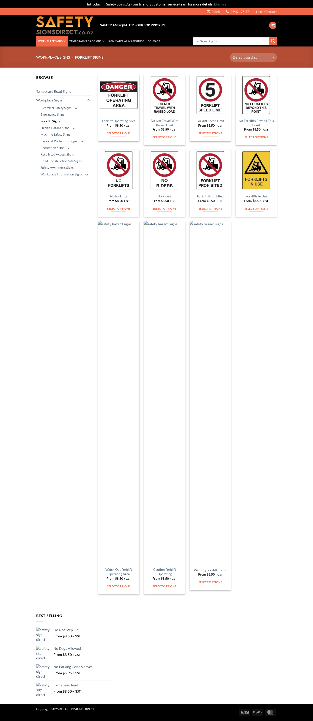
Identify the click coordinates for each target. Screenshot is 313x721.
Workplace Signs (50, 41)
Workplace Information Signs (61, 174)
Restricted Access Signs (57, 154)
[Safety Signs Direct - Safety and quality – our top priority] (64, 25)
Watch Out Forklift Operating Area (118, 572)
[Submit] (273, 41)
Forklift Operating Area (118, 121)
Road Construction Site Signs (61, 161)
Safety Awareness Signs (57, 167)
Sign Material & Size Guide (126, 41)
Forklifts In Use (256, 196)
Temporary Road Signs (85, 41)
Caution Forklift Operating (164, 572)
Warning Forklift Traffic (210, 570)
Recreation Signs (52, 148)
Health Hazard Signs (55, 128)
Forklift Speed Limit (210, 121)
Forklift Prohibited (210, 196)
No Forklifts (118, 196)
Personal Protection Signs (59, 141)
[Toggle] (88, 91)
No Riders (164, 196)
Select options (118, 133)
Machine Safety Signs (55, 134)
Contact (154, 41)
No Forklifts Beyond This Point (256, 123)
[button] (266, 11)
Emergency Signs (52, 114)
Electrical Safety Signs (56, 108)
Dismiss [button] (220, 4)
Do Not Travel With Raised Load (164, 123)
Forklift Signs (50, 121)
